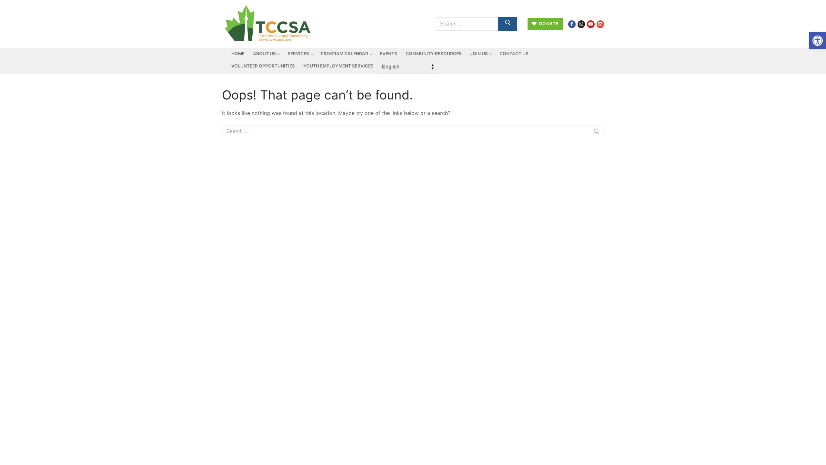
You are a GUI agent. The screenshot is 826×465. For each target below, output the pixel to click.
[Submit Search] (508, 24)
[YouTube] (590, 24)
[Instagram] (581, 24)
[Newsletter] (600, 24)
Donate (548, 23)
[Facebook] (572, 24)
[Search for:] (413, 131)
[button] (817, 40)
